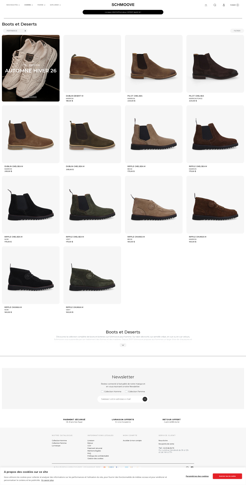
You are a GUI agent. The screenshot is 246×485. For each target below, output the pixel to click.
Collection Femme (136, 391)
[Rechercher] (215, 5)
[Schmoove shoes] (123, 4)
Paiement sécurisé (95, 448)
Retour (90, 443)
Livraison (91, 440)
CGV (89, 446)
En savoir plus (47, 480)
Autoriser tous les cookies (227, 476)
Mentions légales (94, 451)
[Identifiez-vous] (224, 5)
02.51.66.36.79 (168, 448)
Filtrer (237, 31)
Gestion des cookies (95, 458)
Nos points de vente (166, 444)
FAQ (89, 453)
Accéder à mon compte (132, 440)
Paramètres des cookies (197, 476)
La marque (56, 446)
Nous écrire (163, 440)
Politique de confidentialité (98, 456)
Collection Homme (112, 391)
